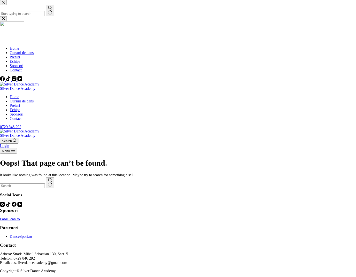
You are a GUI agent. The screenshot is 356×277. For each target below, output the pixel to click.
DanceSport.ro (21, 236)
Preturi (15, 105)
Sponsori (16, 114)
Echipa (15, 110)
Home (14, 97)
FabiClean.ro (10, 219)
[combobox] (22, 185)
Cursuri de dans (22, 101)
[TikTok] (9, 205)
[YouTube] (19, 205)
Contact (16, 118)
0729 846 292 (10, 127)
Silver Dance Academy (17, 88)
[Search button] (50, 182)
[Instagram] (3, 205)
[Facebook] (14, 205)
